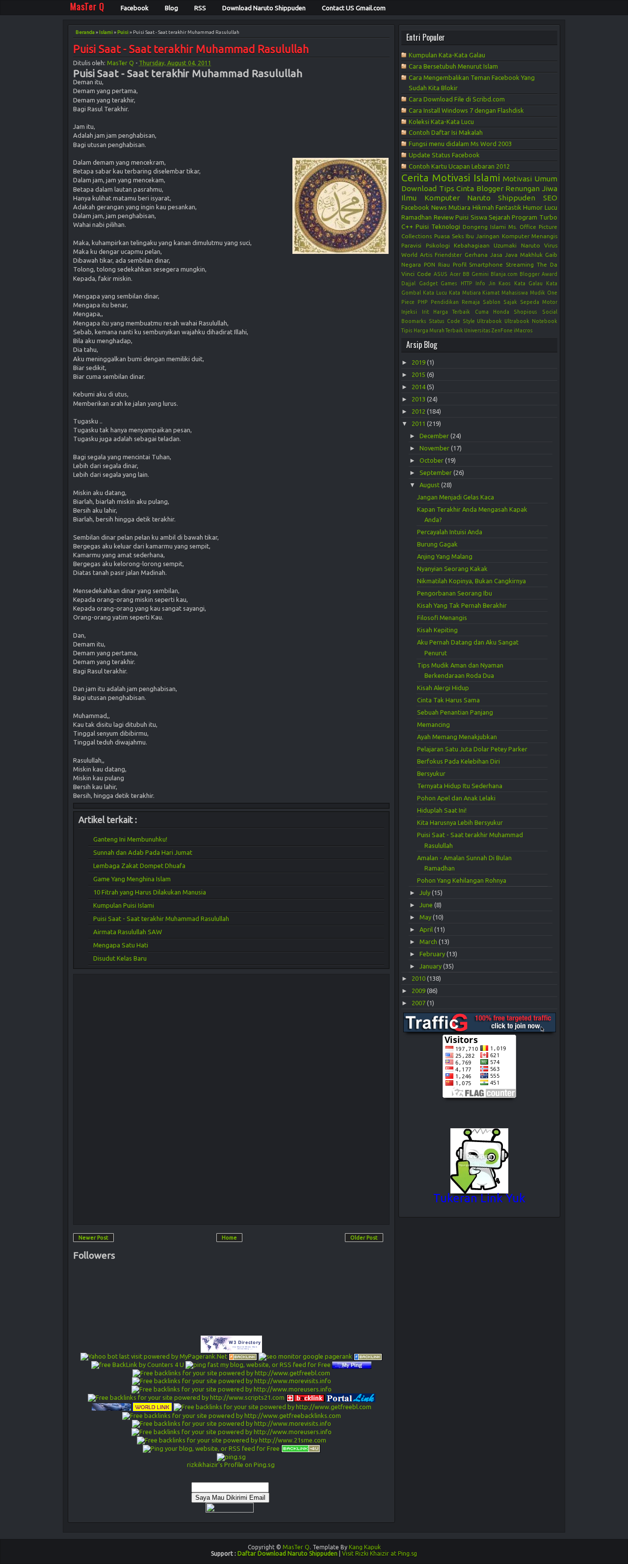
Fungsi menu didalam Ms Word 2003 (460, 143)
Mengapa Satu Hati (120, 945)
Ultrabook (489, 321)
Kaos (504, 283)
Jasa (496, 254)
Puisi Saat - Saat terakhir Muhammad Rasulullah (191, 49)
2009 (419, 990)
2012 (419, 411)
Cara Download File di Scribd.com (457, 99)
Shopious (525, 312)
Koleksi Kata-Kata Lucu (441, 121)
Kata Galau (528, 283)
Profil (460, 264)
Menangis (544, 236)
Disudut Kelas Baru (120, 958)
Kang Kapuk (365, 1547)
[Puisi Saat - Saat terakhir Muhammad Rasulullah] (340, 206)
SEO (550, 198)
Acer (455, 274)
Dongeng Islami (484, 226)
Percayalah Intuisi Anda (449, 531)
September (436, 472)
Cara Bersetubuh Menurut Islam (453, 66)
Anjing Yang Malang (444, 556)
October (432, 460)
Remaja (471, 302)
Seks (458, 236)
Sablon (491, 302)
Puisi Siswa (471, 217)
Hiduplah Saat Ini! (442, 810)
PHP (423, 302)
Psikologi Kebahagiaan (458, 245)
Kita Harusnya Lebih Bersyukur (460, 822)
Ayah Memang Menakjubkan (457, 736)
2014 (419, 386)
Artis (426, 254)
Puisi (123, 32)
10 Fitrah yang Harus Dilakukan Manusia (149, 892)
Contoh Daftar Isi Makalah (446, 132)
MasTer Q (120, 63)
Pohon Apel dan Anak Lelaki (456, 797)
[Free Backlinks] (368, 1356)
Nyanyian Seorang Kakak (452, 568)
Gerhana (476, 254)
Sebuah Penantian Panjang (455, 712)
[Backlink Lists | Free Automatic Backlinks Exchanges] (243, 1356)
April (426, 929)
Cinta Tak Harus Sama (448, 699)
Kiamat (490, 293)
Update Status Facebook (444, 154)
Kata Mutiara (465, 293)
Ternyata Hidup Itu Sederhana (459, 785)
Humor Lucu (540, 207)
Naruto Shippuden (501, 198)
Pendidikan (445, 302)
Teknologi (445, 226)
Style (469, 321)
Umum (545, 178)
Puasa (442, 236)
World (409, 254)
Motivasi (517, 178)
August (430, 484)
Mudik (537, 293)
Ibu (470, 236)
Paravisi (411, 245)
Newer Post (93, 1238)
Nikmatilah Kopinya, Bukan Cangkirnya (471, 580)
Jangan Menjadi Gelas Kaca (455, 497)
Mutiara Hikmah (471, 207)
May (426, 917)
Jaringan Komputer (502, 236)
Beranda (85, 32)
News (439, 207)
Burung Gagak (437, 544)
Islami (106, 32)
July (425, 892)
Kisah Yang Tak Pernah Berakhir (462, 605)
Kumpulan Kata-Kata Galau (447, 54)
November (435, 448)
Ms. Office (522, 226)
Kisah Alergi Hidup (443, 687)
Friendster (448, 254)
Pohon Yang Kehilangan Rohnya (461, 880)
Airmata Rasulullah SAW (127, 931)
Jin (492, 283)
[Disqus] (231, 1098)
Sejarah (499, 217)
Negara (411, 264)
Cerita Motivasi (435, 177)
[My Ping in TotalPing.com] (351, 1364)
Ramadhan (416, 217)
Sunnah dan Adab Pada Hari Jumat (142, 852)
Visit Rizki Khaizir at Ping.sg (379, 1553)
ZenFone (502, 330)
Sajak (510, 302)
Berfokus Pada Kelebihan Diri (458, 761)
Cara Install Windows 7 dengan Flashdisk (466, 110)
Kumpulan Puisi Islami (123, 905)
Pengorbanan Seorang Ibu (454, 593)
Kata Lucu (435, 293)
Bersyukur (431, 773)
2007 (419, 1002)
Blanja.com (504, 274)
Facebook (415, 207)
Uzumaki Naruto (517, 245)
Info (480, 283)
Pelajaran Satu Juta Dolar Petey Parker (472, 748)
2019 (419, 362)
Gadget (428, 283)
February (432, 953)
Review (444, 217)
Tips (446, 188)
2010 (419, 978)
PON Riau (437, 264)
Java (511, 254)
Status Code (444, 321)
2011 (419, 423)
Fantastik (509, 207)
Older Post (364, 1238)
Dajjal (408, 283)
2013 (419, 399)
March (429, 941)
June (426, 904)
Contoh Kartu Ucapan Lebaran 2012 (459, 166)
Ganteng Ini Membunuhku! (130, 839)
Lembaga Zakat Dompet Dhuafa (139, 865)
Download (419, 188)
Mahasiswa (514, 293)
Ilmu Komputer (430, 198)
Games (449, 283)
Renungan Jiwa (531, 188)
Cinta (465, 188)
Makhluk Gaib (538, 254)
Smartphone (486, 264)
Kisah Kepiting (437, 629)
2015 (419, 374)
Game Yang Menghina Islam (132, 878)
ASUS (440, 274)
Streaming (520, 264)
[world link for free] (152, 1406)
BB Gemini (476, 274)
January (431, 966)
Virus (550, 245)
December (434, 435)
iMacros (523, 330)
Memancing (433, 724)
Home (229, 1238)
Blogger (489, 188)
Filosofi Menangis (442, 617)
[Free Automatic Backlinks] (305, 1396)
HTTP (466, 283)
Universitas (477, 330)
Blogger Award (538, 274)
